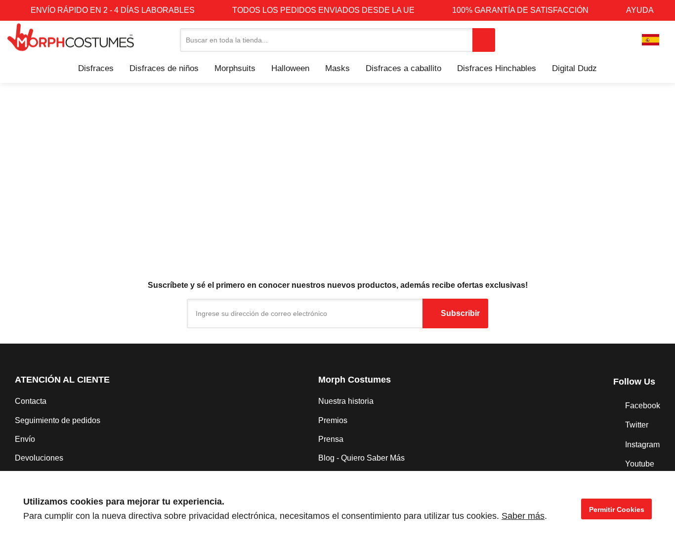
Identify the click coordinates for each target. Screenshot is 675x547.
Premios (332, 420)
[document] (337, 509)
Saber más (523, 516)
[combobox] (326, 40)
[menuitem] (96, 68)
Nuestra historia (346, 401)
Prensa (330, 439)
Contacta (30, 401)
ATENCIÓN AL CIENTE (62, 379)
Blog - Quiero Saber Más (361, 458)
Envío (25, 439)
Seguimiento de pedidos (57, 420)
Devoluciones (39, 458)
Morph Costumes (354, 379)
